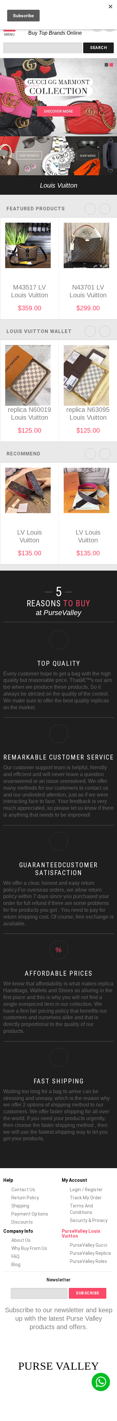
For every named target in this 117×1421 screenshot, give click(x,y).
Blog (15, 1264)
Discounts (22, 1222)
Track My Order (86, 1197)
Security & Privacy (89, 1220)
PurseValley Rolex (88, 1261)
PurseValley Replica (90, 1253)
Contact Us (23, 1189)
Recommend (23, 454)
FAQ (15, 1256)
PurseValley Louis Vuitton (81, 1234)
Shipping (20, 1205)
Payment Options (29, 1214)
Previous (5, 185)
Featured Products (35, 209)
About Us (21, 1240)
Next (111, 185)
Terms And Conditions (81, 1209)
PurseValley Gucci (88, 1245)
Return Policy (25, 1197)
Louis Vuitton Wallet (39, 331)
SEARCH (98, 47)
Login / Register (86, 1189)
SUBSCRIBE (87, 1293)
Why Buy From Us (29, 1248)
